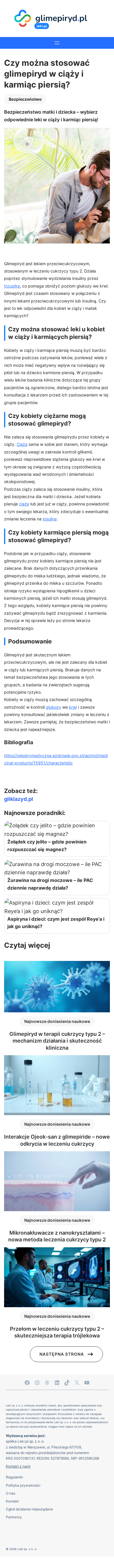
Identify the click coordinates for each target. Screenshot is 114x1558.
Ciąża (22, 444)
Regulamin (14, 1477)
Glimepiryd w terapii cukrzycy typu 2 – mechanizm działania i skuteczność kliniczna (57, 1041)
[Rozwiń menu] (57, 42)
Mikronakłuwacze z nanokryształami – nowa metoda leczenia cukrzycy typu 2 (57, 1236)
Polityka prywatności (23, 1485)
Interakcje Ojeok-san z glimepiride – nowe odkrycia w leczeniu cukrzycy (57, 1140)
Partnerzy (14, 1517)
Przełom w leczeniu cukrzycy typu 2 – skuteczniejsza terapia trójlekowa (57, 1332)
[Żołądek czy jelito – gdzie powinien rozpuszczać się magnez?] (57, 829)
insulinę (50, 518)
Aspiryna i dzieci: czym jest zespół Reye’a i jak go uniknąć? (55, 923)
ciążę (24, 503)
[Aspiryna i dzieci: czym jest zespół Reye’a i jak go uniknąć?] (57, 906)
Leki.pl (23, 1441)
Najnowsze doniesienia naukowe (57, 1021)
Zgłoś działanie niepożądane (29, 1509)
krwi (73, 707)
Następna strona (61, 1354)
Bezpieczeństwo (25, 99)
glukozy (53, 707)
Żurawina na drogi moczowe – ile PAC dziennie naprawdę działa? (50, 884)
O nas (10, 1493)
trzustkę (12, 285)
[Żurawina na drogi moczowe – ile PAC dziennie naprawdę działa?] (57, 868)
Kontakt (12, 1501)
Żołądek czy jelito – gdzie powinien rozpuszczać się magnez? (47, 845)
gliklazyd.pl (18, 799)
